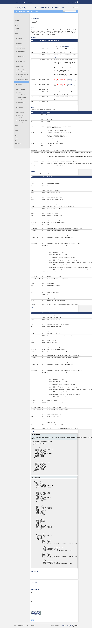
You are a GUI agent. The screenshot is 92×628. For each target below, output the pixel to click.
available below (66, 46)
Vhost (16, 138)
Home (15, 625)
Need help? (52, 625)
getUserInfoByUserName (22, 79)
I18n (16, 136)
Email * (32, 597)
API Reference (17, 15)
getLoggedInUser (20, 56)
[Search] (77, 11)
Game (16, 146)
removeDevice (20, 100)
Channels (17, 28)
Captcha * (32, 610)
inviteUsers (19, 84)
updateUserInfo (20, 115)
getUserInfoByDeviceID (21, 69)
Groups (16, 125)
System (16, 130)
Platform (21, 2)
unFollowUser (20, 112)
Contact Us (76, 7)
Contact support (56, 625)
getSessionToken (20, 61)
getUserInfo (19, 66)
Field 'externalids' (70, 79)
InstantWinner (18, 141)
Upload (16, 26)
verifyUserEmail (20, 123)
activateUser (19, 36)
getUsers (19, 82)
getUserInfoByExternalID (22, 74)
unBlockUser (19, 110)
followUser (19, 46)
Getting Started (18, 18)
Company (16, 2)
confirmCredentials (21, 41)
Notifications (18, 143)
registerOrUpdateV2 (21, 97)
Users (16, 33)
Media (16, 31)
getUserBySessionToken (22, 64)
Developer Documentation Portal (49, 7)
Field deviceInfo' (70, 84)
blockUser (19, 38)
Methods (17, 20)
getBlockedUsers (20, 49)
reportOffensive (20, 102)
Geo (16, 133)
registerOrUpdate (20, 95)
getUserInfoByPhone (21, 77)
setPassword (19, 107)
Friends (16, 23)
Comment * (33, 601)
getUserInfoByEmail (21, 72)
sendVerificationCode (21, 105)
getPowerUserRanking (21, 59)
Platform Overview (21, 625)
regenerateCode (20, 87)
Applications (27, 625)
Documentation (34, 15)
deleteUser (19, 43)
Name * (32, 592)
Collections (17, 128)
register (18, 92)
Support (25, 2)
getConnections (20, 54)
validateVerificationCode (22, 120)
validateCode (19, 118)
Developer (30, 2)
